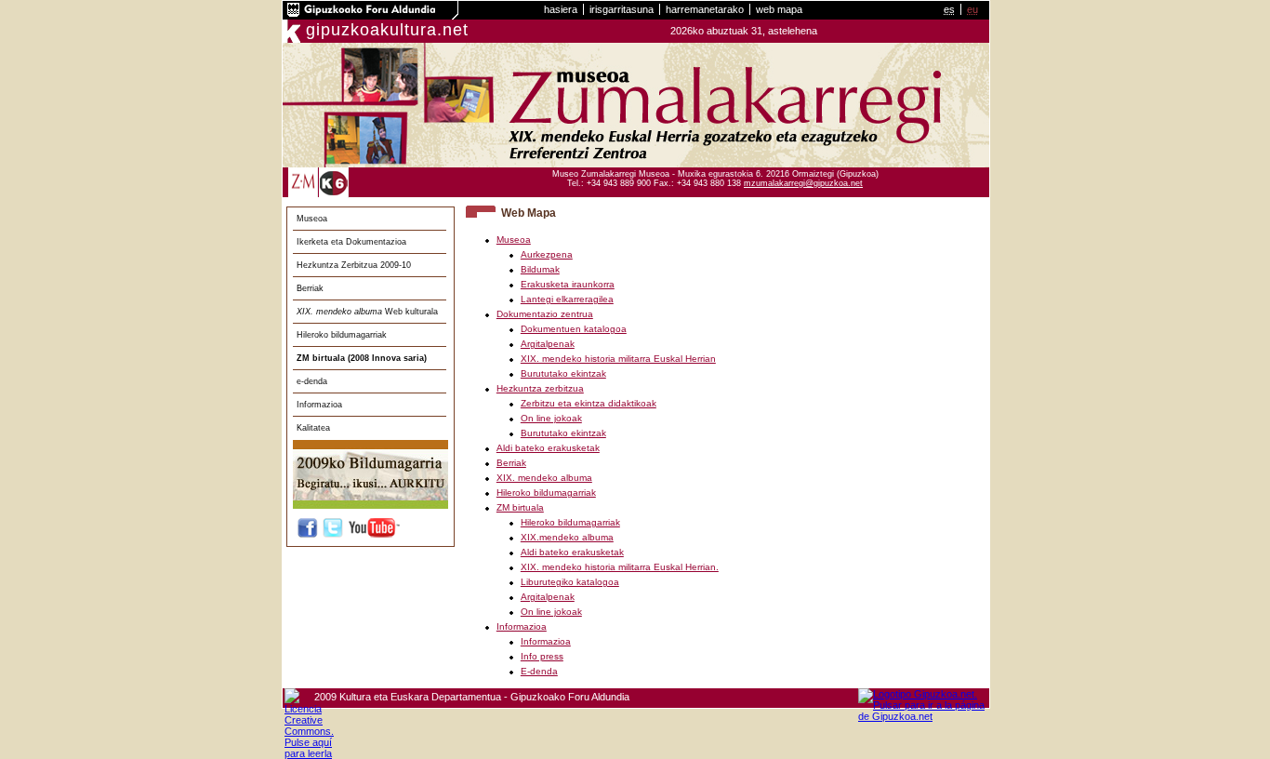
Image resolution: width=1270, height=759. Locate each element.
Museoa (312, 218)
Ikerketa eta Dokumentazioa (351, 241)
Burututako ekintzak (563, 373)
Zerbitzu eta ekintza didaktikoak (588, 403)
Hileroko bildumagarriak (342, 335)
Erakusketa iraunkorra (568, 284)
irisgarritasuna (621, 9)
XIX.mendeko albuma (567, 537)
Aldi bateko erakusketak (548, 448)
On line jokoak (551, 418)
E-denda (539, 671)
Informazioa (319, 404)
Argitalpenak (548, 344)
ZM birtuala (520, 507)
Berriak (310, 288)
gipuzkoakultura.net (387, 29)
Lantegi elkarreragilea (567, 299)
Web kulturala (367, 311)
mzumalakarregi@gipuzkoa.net (803, 183)
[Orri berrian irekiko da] (371, 15)
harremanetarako (705, 9)
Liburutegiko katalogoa (570, 582)
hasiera (560, 9)
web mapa (779, 9)
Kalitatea (313, 428)
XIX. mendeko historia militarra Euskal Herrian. (620, 567)
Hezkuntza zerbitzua (540, 388)
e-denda (312, 381)
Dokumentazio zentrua (544, 314)
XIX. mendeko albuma (544, 478)
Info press (542, 656)
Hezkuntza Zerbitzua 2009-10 (354, 265)
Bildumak (540, 269)
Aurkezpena (547, 254)
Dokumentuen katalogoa (574, 329)
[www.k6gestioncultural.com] (334, 194)
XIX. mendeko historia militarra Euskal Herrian (618, 358)
